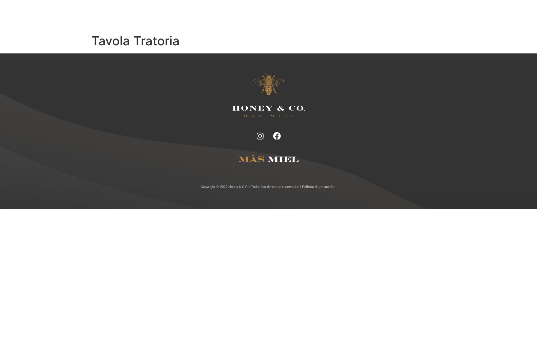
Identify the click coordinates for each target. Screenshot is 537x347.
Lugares (270, 15)
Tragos (248, 15)
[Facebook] (277, 136)
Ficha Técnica (220, 15)
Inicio (174, 15)
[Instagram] (260, 136)
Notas (193, 15)
